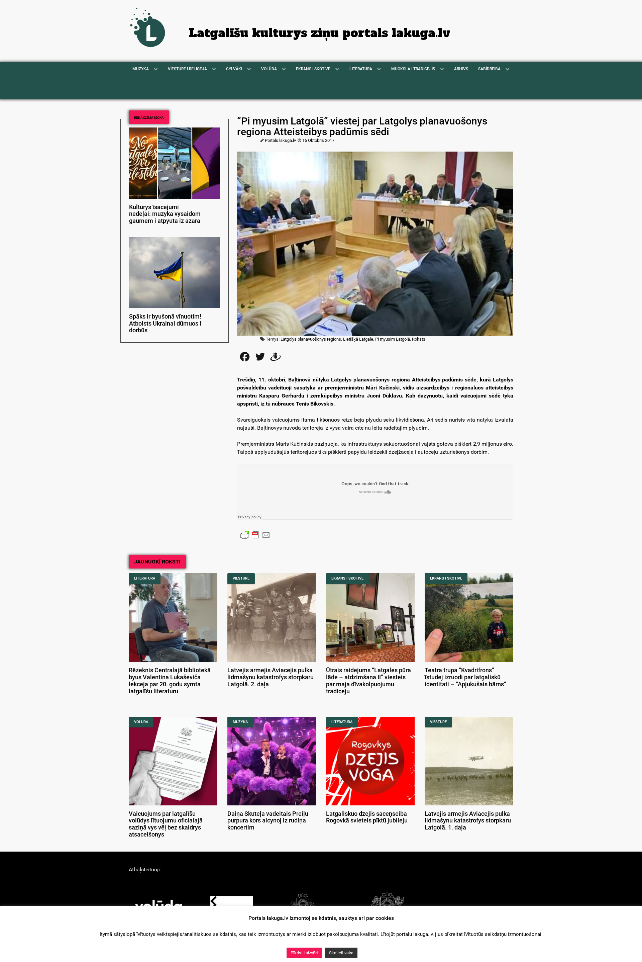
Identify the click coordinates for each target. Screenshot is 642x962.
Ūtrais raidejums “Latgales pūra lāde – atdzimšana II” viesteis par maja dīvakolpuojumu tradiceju (368, 680)
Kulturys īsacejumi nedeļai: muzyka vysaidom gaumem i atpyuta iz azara (165, 214)
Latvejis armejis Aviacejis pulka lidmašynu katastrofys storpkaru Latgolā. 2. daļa (270, 677)
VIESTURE (241, 578)
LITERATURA (144, 578)
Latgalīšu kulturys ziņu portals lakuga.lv (319, 33)
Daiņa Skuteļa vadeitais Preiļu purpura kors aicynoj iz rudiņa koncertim (267, 820)
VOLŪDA (141, 722)
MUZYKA (240, 722)
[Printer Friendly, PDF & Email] (255, 534)
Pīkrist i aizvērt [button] (304, 952)
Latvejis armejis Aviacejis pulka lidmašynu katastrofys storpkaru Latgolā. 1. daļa (468, 820)
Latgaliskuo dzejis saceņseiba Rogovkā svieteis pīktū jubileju (367, 817)
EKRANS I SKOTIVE (347, 578)
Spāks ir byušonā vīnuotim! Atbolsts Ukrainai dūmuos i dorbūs (165, 323)
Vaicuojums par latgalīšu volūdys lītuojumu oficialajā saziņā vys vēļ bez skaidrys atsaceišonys (166, 824)
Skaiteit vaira (341, 952)
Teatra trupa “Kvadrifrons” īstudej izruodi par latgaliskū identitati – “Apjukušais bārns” (465, 677)
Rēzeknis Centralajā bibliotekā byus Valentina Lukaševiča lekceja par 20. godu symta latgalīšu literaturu (170, 680)
